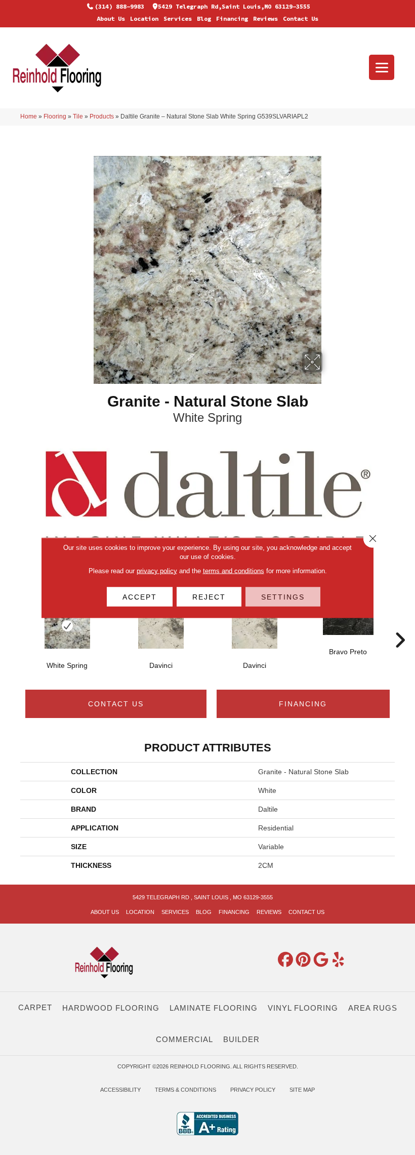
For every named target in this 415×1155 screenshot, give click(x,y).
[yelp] (338, 960)
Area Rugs (372, 1008)
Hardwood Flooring (110, 1008)
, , (203, 897)
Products (102, 116)
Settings (283, 596)
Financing (232, 18)
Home (28, 116)
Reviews (265, 18)
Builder (241, 1039)
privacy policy (157, 570)
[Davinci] (161, 626)
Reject (209, 596)
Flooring (55, 116)
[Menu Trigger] (381, 67)
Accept (139, 596)
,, (234, 6)
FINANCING (303, 704)
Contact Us (300, 18)
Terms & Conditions (185, 1090)
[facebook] (285, 960)
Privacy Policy (252, 1090)
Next (399, 625)
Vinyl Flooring (303, 1008)
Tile (78, 116)
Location (144, 18)
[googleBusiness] (320, 960)
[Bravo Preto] (348, 619)
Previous (15, 625)
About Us (111, 18)
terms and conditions (233, 570)
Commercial (184, 1039)
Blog (204, 18)
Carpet (35, 1007)
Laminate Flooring (214, 1008)
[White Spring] (67, 626)
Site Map (302, 1090)
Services (177, 18)
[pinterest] (303, 960)
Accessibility (120, 1090)
